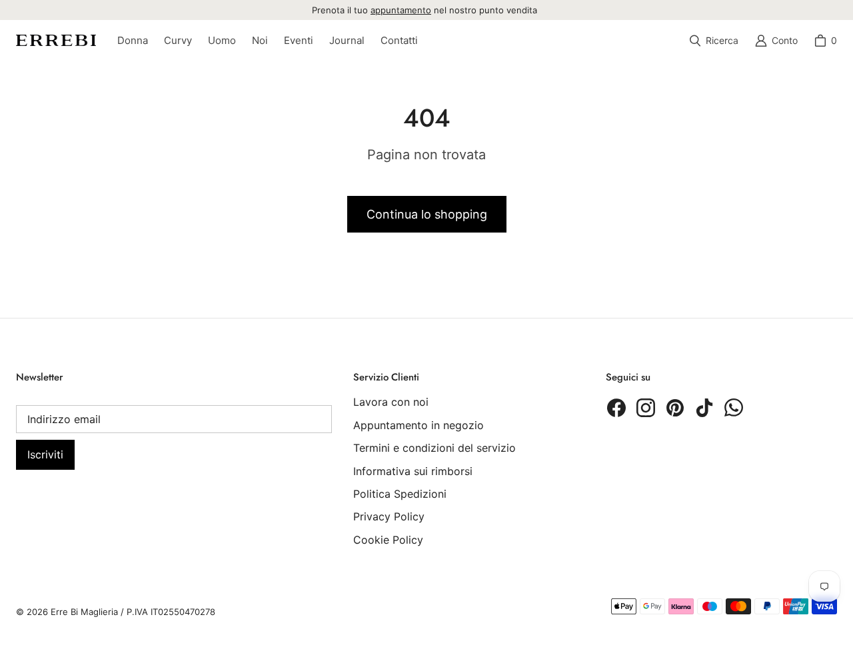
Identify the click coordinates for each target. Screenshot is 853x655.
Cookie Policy (388, 539)
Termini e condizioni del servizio (434, 447)
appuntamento (401, 10)
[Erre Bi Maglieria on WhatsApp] (733, 407)
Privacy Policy (389, 516)
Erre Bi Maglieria (84, 611)
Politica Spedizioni (399, 493)
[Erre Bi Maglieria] (56, 40)
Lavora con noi (390, 401)
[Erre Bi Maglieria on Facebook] (616, 407)
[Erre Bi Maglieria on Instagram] (645, 407)
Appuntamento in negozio (418, 425)
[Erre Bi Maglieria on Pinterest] (675, 407)
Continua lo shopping (427, 214)
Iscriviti (45, 454)
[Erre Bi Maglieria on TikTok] (704, 407)
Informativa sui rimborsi (412, 471)
